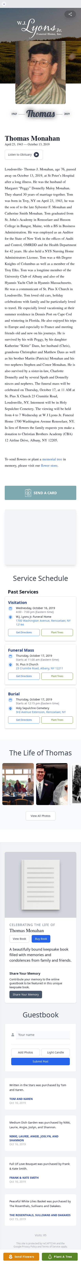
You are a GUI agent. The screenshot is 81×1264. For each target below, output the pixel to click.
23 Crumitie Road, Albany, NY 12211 (39, 668)
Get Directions (24, 632)
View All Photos (41, 816)
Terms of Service (51, 1246)
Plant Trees (57, 632)
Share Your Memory (26, 994)
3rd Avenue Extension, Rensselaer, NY (41, 712)
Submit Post (40, 1061)
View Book (19, 939)
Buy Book (41, 939)
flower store (49, 465)
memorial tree (52, 459)
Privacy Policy (29, 1246)
